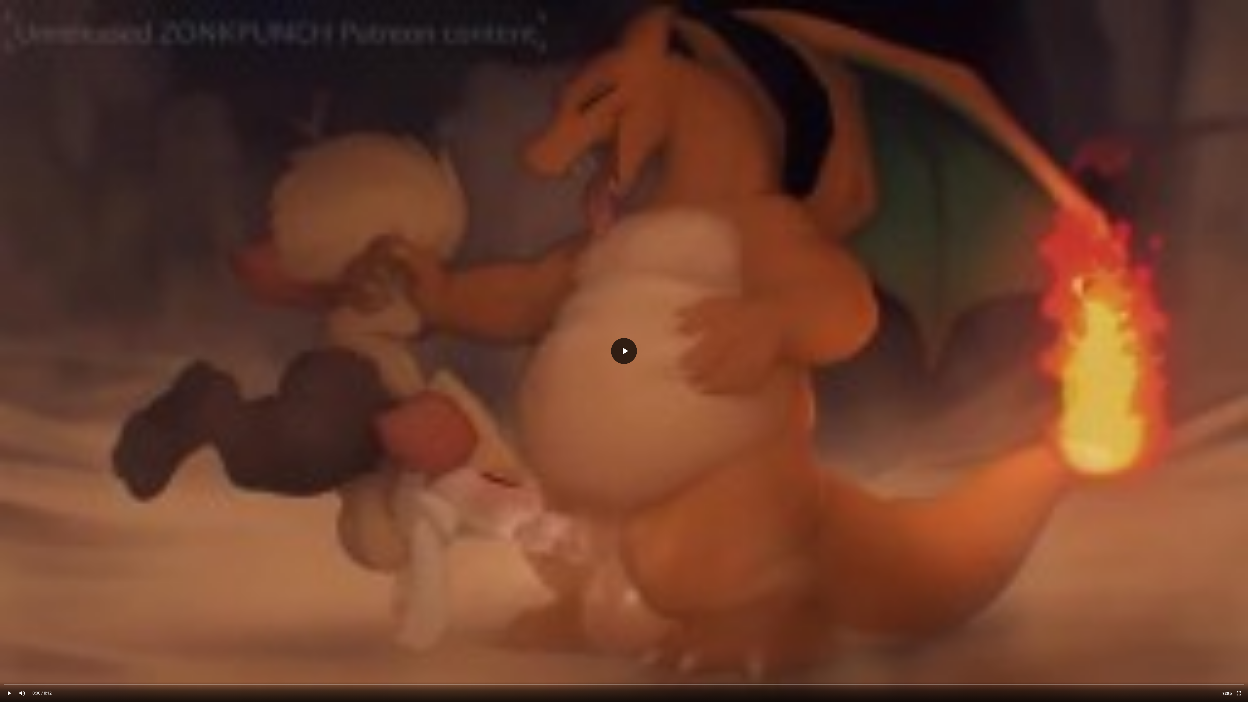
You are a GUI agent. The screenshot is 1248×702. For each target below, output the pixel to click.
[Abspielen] (624, 351)
